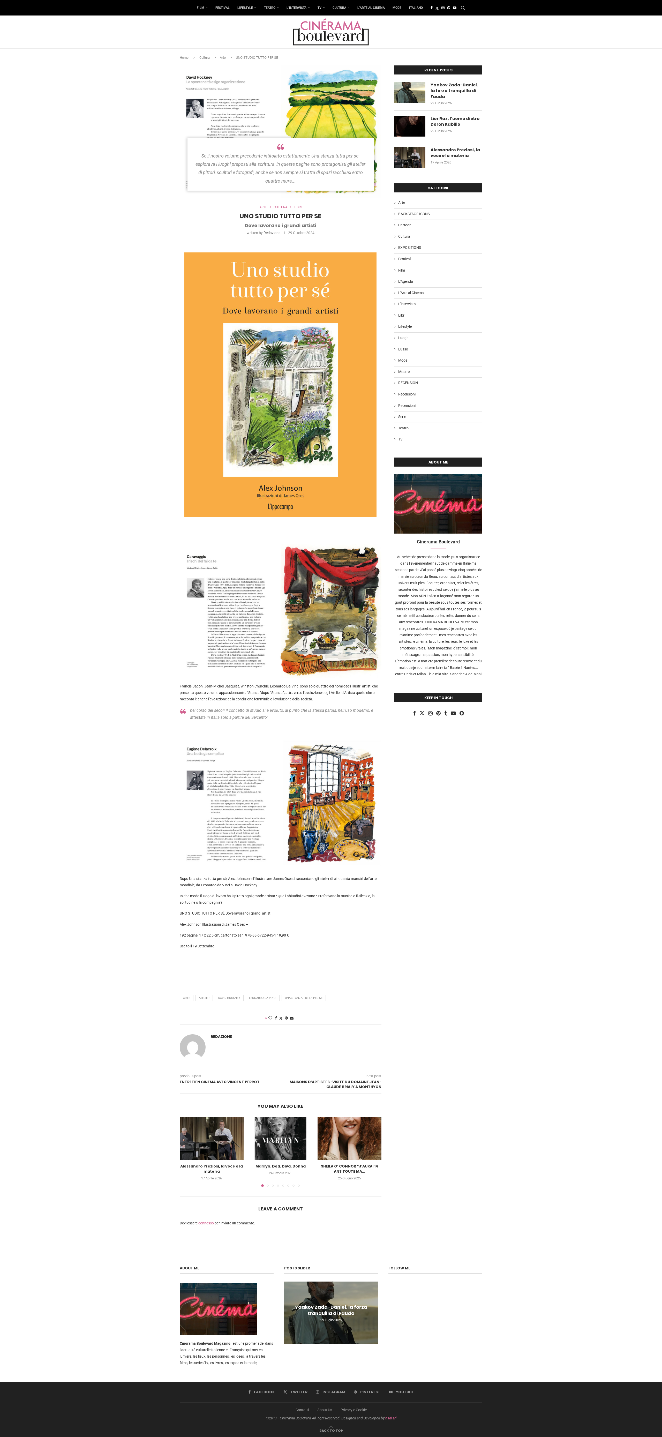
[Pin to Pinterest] (286, 1018)
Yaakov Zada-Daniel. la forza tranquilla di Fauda (454, 91)
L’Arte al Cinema (371, 8)
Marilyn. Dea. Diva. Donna (280, 1166)
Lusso (403, 349)
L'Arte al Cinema (411, 293)
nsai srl (390, 1418)
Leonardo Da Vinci (262, 998)
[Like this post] (270, 1018)
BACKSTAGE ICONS (414, 214)
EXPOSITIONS (409, 247)
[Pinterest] (448, 7)
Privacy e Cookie (354, 1410)
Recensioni (407, 394)
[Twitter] (437, 7)
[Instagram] (443, 7)
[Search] (462, 7)
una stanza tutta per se (303, 998)
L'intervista (407, 304)
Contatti (302, 1410)
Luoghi (403, 338)
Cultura (339, 8)
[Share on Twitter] (281, 1018)
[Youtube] (454, 7)
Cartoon (404, 225)
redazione (272, 233)
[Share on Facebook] (276, 1018)
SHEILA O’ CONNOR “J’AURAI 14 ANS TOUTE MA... (349, 1169)
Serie (402, 417)
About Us (324, 1410)
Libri (401, 315)
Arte (223, 57)
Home (184, 57)
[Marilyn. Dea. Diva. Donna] (281, 1138)
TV (319, 8)
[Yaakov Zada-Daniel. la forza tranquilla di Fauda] (409, 92)
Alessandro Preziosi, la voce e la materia (211, 1169)
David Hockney (229, 998)
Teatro (269, 8)
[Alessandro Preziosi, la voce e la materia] (212, 1138)
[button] (186, 1151)
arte (186, 998)
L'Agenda (405, 281)
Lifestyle (245, 8)
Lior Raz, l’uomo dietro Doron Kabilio (455, 121)
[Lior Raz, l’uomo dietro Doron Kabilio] (409, 126)
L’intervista (296, 8)
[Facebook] (432, 7)
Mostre (404, 372)
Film (200, 8)
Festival (222, 8)
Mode (397, 8)
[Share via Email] (292, 1018)
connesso (206, 1223)
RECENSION (408, 383)
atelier (204, 998)
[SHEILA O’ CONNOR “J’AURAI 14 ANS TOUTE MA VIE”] (349, 1138)
